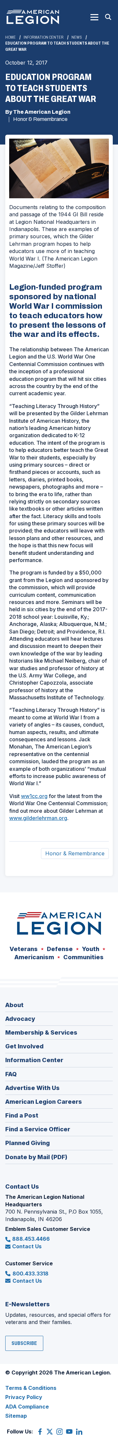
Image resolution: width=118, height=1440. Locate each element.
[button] (94, 17)
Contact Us (27, 1246)
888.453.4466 (31, 1239)
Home (10, 37)
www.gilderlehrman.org (38, 818)
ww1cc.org (34, 796)
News (76, 37)
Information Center (44, 37)
